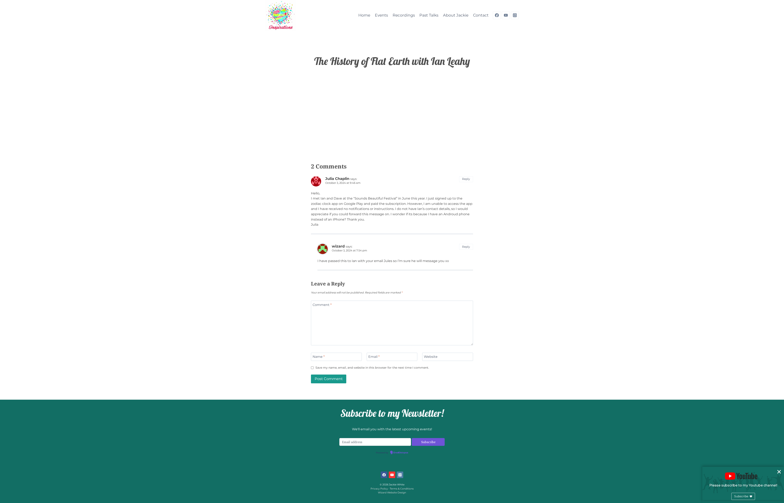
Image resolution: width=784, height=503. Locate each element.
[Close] (779, 472)
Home (364, 15)
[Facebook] (497, 15)
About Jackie (455, 15)
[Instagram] (515, 15)
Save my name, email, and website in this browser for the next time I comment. (372, 367)
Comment (322, 305)
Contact (481, 15)
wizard (338, 246)
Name (319, 357)
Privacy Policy (379, 488)
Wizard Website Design (392, 492)
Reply (466, 179)
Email (374, 357)
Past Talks (428, 15)
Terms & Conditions (402, 488)
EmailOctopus (400, 453)
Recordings (404, 15)
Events (381, 15)
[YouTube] (506, 15)
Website (431, 357)
